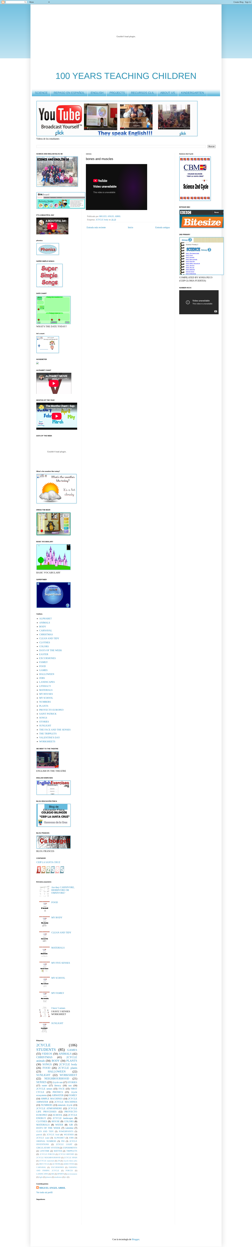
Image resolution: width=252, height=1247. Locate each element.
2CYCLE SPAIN (70, 1158)
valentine (69, 1128)
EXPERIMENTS (70, 1148)
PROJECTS (117, 92)
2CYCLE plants (67, 1067)
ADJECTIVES (69, 1164)
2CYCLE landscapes (63, 1118)
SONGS (43, 717)
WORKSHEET (68, 1075)
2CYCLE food (53, 1134)
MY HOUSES (46, 694)
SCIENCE (41, 92)
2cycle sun (58, 1082)
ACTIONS (56, 1164)
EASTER (43, 654)
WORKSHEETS (47, 741)
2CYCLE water (43, 1138)
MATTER (58, 1151)
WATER (59, 1124)
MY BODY (56, 917)
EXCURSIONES (47, 658)
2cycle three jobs (70, 1161)
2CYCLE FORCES (47, 1154)
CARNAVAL (45, 630)
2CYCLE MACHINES (65, 1102)
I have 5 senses (58, 1008)
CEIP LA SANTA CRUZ (48, 862)
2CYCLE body (102, 219)
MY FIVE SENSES (60, 963)
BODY (42, 626)
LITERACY (45, 686)
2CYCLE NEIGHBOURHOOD (48, 1158)
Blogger (135, 1239)
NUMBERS (45, 702)
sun (70, 1085)
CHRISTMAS (46, 634)
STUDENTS (46, 1050)
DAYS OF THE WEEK (50, 650)
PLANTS (43, 706)
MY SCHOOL (46, 698)
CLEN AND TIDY (45, 1131)
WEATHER (69, 1134)
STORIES (44, 721)
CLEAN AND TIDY (49, 638)
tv (66, 1177)
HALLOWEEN (46, 674)
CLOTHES (44, 642)
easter (44, 1085)
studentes (58, 1177)
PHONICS (58, 1092)
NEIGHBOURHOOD (56, 1078)
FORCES (69, 1171)
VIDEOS (47, 1053)
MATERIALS (45, 690)
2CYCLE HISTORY (66, 1154)
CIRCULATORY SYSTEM (47, 1148)
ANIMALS (44, 622)
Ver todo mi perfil (44, 1192)
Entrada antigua (162, 227)
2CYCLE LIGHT (64, 1144)
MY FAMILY (57, 993)
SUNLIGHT (45, 725)
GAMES (43, 670)
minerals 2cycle (65, 1105)
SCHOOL (58, 1115)
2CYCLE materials (46, 1161)
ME (52, 1174)
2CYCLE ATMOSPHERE (49, 1108)
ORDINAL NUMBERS (46, 1141)
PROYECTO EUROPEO (51, 710)
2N (59, 1161)
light (41, 1177)
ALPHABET (45, 618)
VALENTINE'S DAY (49, 737)
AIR (71, 1124)
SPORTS (60, 1174)
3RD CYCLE (44, 1164)
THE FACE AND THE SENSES (55, 729)
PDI (63, 1141)
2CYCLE (43, 1045)
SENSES (41, 1082)
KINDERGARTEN (192, 92)
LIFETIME (44, 1151)
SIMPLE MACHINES (52, 1098)
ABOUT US (167, 92)
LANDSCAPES (47, 682)
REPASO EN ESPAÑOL (69, 92)
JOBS (42, 678)
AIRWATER (58, 1095)
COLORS (44, 646)
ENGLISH (97, 92)
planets (48, 1177)
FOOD (42, 666)
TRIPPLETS (71, 1151)
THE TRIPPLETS (48, 733)
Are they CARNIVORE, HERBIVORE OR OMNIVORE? (63, 890)
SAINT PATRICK (48, 714)
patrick (39, 1134)
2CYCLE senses (44, 1088)
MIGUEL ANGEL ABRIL (52, 1188)
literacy (57, 1085)
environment (72, 1174)
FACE (62, 1088)
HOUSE (56, 1121)
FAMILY (43, 662)
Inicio (130, 227)
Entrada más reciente (96, 227)
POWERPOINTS (66, 1131)
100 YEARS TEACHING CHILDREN (126, 76)
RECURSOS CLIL (142, 92)
